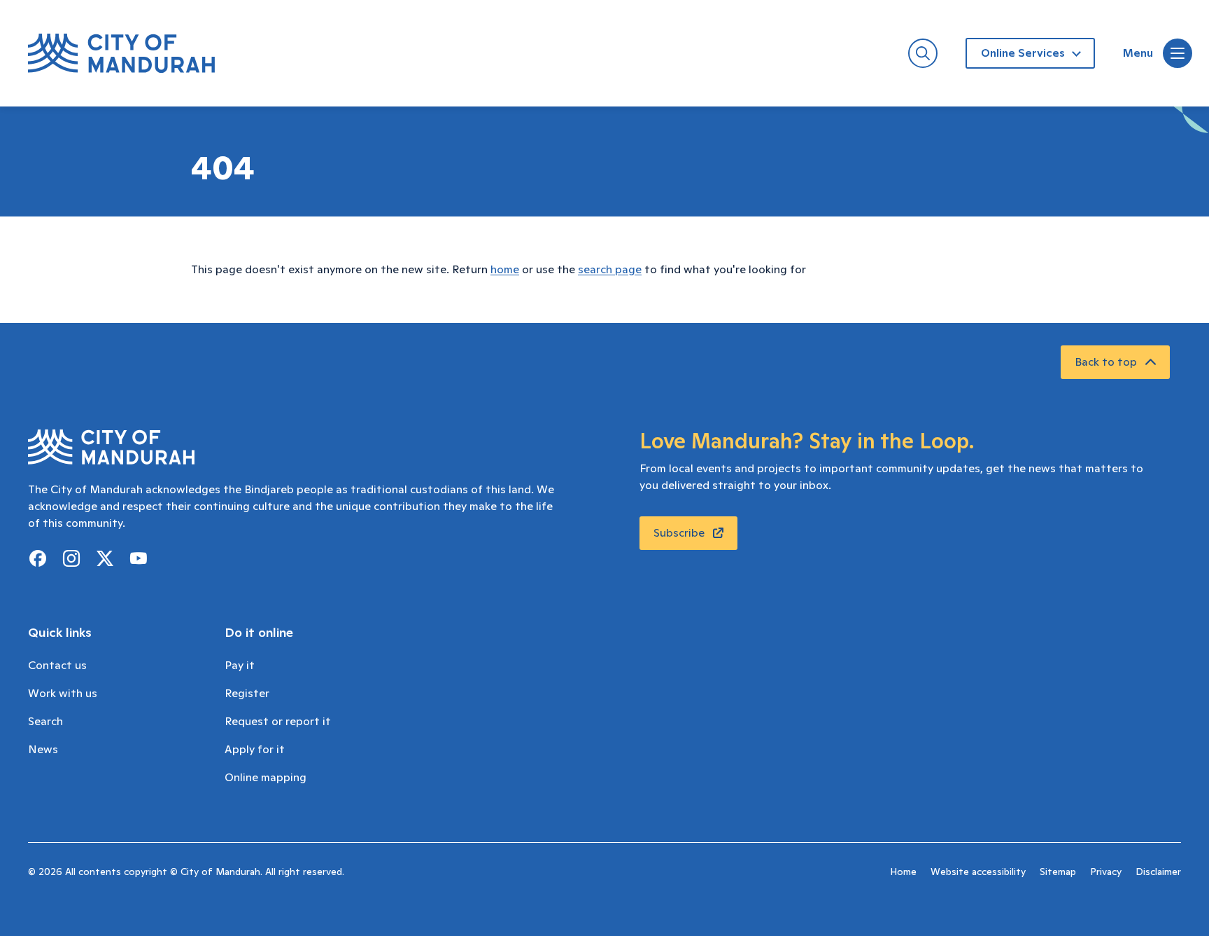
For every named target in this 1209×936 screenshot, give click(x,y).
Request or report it (278, 721)
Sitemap (1058, 872)
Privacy (1106, 872)
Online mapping (265, 777)
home (504, 269)
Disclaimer (1158, 872)
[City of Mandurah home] (121, 53)
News (43, 749)
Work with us (62, 693)
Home (903, 872)
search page (610, 269)
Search (45, 721)
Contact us (57, 665)
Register (247, 693)
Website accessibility (978, 872)
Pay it (240, 665)
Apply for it (255, 749)
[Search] (923, 53)
